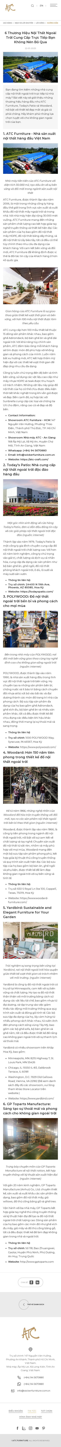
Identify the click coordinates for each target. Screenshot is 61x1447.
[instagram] (30, 1428)
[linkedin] (37, 1282)
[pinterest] (43, 1428)
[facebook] (31, 1282)
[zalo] (24, 1428)
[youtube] (37, 1428)
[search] (32, 6)
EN (41, 5)
